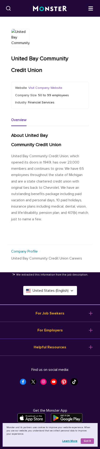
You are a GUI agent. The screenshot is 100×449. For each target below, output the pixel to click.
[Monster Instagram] (45, 383)
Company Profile (24, 251)
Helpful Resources (50, 347)
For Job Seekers (50, 313)
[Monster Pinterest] (65, 383)
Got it (87, 441)
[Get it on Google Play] (66, 418)
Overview (19, 120)
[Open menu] (90, 8)
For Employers (50, 330)
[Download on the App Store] (31, 418)
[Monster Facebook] (24, 383)
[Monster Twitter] (35, 383)
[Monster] (50, 8)
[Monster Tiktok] (75, 383)
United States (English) (51, 290)
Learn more (69, 441)
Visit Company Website (45, 88)
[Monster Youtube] (55, 383)
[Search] (8, 8)
